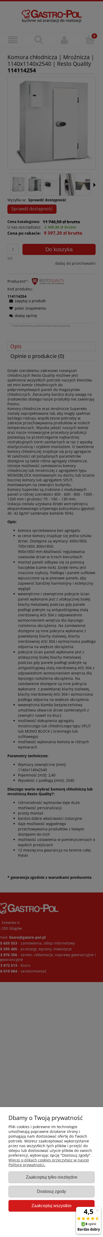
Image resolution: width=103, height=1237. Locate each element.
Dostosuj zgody (51, 1191)
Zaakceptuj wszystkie (51, 1205)
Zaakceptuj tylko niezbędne (51, 1177)
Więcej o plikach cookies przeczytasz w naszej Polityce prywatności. (48, 1162)
